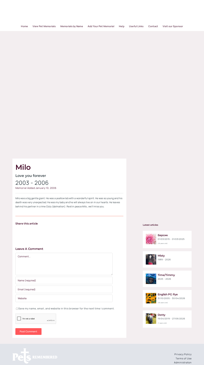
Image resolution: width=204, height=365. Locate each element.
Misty (161, 255)
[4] (151, 294)
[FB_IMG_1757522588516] (151, 255)
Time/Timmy (166, 275)
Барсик (163, 235)
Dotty (161, 315)
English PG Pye (168, 294)
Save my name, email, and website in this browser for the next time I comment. (66, 308)
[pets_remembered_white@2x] (34, 349)
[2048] (151, 274)
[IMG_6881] (151, 314)
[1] (151, 235)
